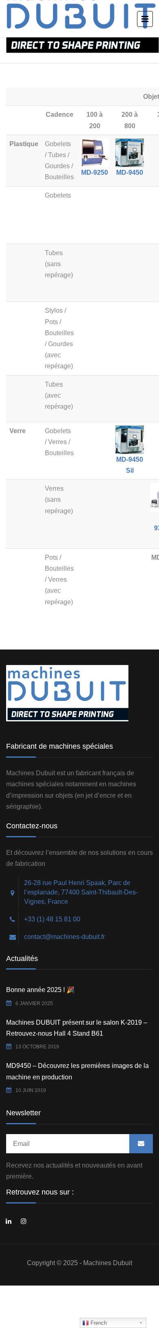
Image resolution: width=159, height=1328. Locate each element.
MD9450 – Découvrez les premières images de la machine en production (77, 1071)
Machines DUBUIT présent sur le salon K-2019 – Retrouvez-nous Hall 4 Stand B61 (76, 1028)
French (98, 1323)
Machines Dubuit (107, 1262)
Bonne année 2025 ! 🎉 (40, 989)
